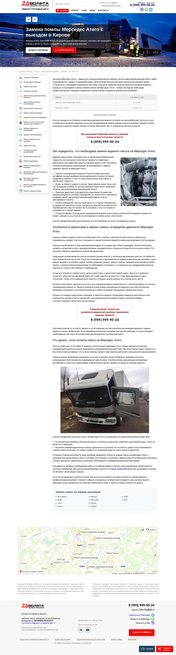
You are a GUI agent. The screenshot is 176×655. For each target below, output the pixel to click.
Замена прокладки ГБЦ (32, 156)
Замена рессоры (30, 146)
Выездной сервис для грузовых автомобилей (35, 173)
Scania (93, 503)
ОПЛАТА (74, 10)
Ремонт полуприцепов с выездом (32, 166)
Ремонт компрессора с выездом (32, 140)
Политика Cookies (63, 639)
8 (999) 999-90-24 (66, 50)
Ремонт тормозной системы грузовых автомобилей (34, 123)
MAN (60, 500)
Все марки (62, 497)
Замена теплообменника (33, 135)
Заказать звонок (141, 632)
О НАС (84, 10)
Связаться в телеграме (139, 615)
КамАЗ (94, 506)
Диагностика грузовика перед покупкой (35, 96)
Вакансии (132, 639)
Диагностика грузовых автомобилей (32, 103)
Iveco (60, 503)
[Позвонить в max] (141, 9)
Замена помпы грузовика (33, 113)
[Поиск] (57, 4)
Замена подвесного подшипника (31, 129)
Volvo (60, 506)
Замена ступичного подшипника (35, 117)
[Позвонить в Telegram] (151, 9)
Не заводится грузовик (32, 82)
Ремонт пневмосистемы (32, 191)
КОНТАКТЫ (103, 10)
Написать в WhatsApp (140, 619)
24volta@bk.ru (146, 609)
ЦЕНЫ (92, 10)
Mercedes (95, 500)
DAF (126, 500)
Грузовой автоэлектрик (32, 108)
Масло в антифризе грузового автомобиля (35, 185)
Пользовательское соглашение (91, 639)
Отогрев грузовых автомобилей (30, 151)
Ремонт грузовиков (31, 161)
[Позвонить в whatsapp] (146, 9)
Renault (94, 497)
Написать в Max (143, 623)
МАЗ (126, 497)
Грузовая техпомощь (31, 77)
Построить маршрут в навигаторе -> (38, 623)
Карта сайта (116, 639)
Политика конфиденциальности (34, 639)
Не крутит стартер (30, 91)
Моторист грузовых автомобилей (31, 179)
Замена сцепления (30, 87)
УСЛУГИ (63, 11)
